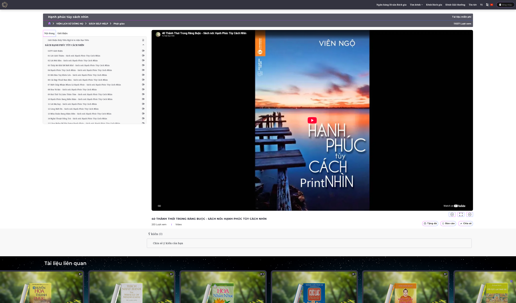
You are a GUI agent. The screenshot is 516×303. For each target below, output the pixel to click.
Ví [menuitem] (481, 4)
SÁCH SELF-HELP (98, 23)
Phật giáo (119, 23)
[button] (94, 45)
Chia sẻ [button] (467, 223)
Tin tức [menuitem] (473, 4)
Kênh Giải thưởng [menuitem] (455, 4)
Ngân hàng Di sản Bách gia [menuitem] (391, 4)
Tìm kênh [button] (415, 4)
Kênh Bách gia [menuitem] (434, 4)
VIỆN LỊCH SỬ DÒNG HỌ (69, 23)
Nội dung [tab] (49, 33)
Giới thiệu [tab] (62, 33)
